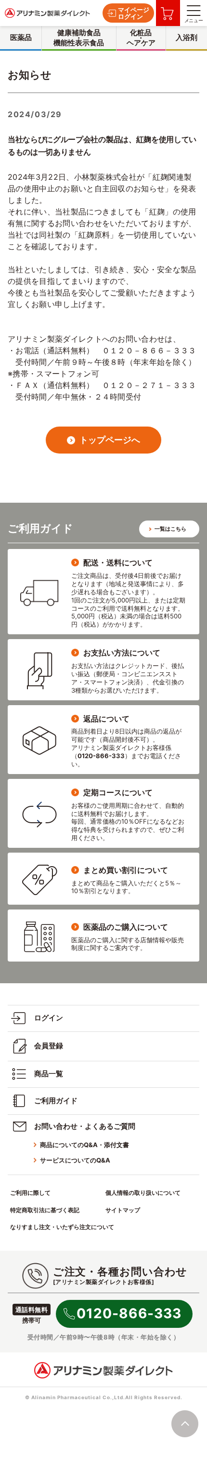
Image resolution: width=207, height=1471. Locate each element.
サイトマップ (122, 1210)
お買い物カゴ (168, 13)
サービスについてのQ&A (75, 1160)
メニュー (193, 20)
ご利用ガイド (56, 1100)
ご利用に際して (30, 1192)
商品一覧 (48, 1073)
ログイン (48, 1017)
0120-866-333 (129, 1313)
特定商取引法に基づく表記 (44, 1210)
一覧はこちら (170, 528)
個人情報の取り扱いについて (143, 1192)
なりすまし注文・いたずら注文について (62, 1226)
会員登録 (48, 1045)
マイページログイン (133, 13)
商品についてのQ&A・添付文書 (84, 1145)
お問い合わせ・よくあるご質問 (84, 1126)
